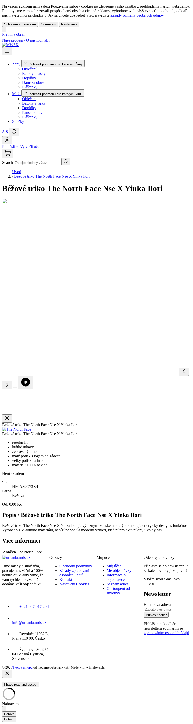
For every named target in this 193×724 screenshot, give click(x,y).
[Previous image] (184, 372)
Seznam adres (117, 584)
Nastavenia (69, 24)
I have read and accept (20, 684)
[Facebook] (52, 40)
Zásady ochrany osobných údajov (137, 15)
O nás (30, 40)
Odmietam (48, 24)
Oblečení (29, 69)
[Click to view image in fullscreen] (15, 387)
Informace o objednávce (116, 577)
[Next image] (7, 385)
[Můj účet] (7, 140)
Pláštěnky (29, 87)
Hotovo (9, 714)
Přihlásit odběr (156, 615)
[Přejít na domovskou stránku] (10, 45)
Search (8, 162)
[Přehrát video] (25, 382)
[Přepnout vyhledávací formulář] (14, 132)
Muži (16, 94)
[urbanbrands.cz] (16, 557)
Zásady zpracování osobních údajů (74, 572)
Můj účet (114, 566)
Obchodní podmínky (75, 566)
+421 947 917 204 (34, 606)
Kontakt (42, 40)
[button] (16, 429)
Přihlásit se (10, 146)
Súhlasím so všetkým (20, 24)
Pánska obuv (32, 112)
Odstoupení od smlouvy (118, 590)
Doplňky (29, 78)
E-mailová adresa (157, 604)
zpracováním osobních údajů (166, 633)
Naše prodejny (13, 40)
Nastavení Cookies (74, 584)
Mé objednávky (119, 570)
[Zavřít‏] (7, 674)
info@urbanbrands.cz (29, 622)
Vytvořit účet (30, 146)
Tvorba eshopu (22, 667)
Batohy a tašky (34, 73)
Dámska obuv (33, 82)
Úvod (16, 172)
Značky (18, 121)
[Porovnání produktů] (5, 133)
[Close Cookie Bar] (4, 29)
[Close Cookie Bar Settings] (4, 708)
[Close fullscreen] (7, 418)
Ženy (16, 64)
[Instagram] (58, 40)
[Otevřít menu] (7, 51)
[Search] (65, 161)
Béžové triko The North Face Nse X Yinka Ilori (52, 176)
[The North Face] (16, 429)
